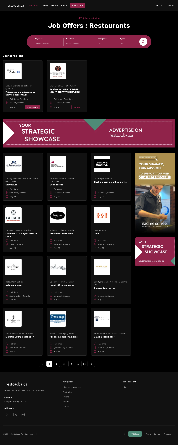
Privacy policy (169, 434)
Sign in (170, 5)
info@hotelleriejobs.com (15, 401)
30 (84, 364)
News (45, 5)
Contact (66, 406)
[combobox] (106, 44)
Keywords (39, 39)
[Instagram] (23, 414)
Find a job (67, 392)
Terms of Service (153, 434)
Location (70, 39)
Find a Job (34, 5)
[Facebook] (7, 414)
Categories (102, 39)
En (157, 5)
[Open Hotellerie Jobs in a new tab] (135, 434)
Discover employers (72, 387)
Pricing (54, 5)
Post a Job (77, 5)
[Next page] (92, 364)
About (64, 5)
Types (122, 39)
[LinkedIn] (15, 414)
